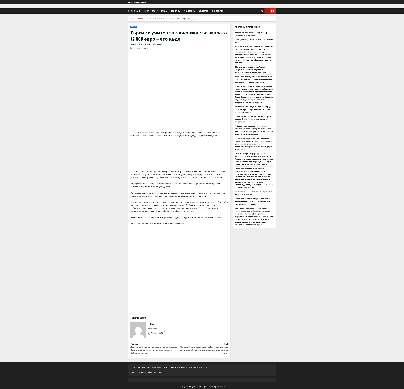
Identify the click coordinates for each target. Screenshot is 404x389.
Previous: (153, 348)
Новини (133, 27)
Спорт (154, 11)
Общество (203, 11)
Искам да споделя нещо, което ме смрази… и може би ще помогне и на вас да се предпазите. (254, 119)
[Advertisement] (179, 113)
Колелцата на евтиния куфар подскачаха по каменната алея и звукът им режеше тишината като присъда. (253, 201)
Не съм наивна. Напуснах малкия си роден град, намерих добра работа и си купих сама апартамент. (254, 109)
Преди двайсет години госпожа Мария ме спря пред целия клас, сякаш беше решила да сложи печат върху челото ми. (253, 79)
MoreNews (209, 386)
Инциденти (217, 11)
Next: (204, 348)
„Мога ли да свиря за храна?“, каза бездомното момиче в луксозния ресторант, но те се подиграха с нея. (250, 70)
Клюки (164, 11)
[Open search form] (262, 11)
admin (134, 44)
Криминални (134, 11)
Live (272, 11)
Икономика (189, 11)
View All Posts (157, 333)
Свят (146, 11)
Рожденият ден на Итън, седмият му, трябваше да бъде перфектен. (251, 33)
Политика (175, 11)
